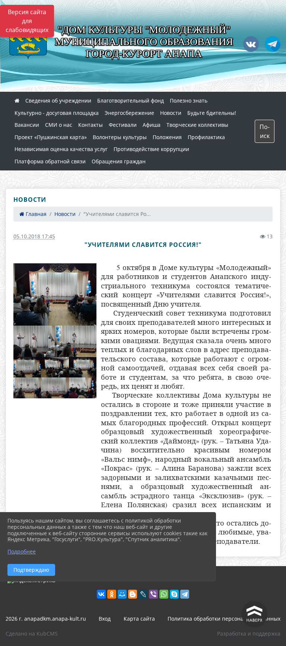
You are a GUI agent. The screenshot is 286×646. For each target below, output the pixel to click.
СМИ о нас (58, 124)
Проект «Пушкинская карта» (51, 137)
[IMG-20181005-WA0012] (27, 387)
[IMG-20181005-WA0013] (82, 387)
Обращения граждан (119, 161)
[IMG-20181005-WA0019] (27, 367)
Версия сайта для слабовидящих (27, 21)
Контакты (90, 124)
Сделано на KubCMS (32, 633)
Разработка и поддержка (248, 633)
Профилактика (206, 137)
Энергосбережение (129, 112)
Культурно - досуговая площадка (57, 112)
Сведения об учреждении (58, 100)
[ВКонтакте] (101, 594)
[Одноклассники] (111, 594)
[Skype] (174, 594)
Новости (170, 112)
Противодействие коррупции (151, 149)
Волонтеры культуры (120, 137)
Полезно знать (188, 100)
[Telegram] (184, 594)
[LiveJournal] (143, 594)
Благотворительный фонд (130, 100)
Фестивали (123, 124)
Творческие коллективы (197, 124)
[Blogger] (132, 594)
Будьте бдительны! (211, 112)
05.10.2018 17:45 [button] (34, 236)
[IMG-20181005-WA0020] (55, 387)
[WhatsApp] (163, 594)
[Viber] (153, 594)
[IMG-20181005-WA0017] (54, 294)
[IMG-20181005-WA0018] (82, 367)
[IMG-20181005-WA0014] (34, 341)
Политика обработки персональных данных (224, 618)
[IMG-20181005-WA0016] (76, 341)
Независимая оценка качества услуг (61, 149)
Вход (105, 618)
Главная (35, 213)
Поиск (265, 131)
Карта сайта (139, 618)
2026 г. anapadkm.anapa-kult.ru (46, 618)
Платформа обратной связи (50, 161)
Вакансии (27, 124)
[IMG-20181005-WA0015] (55, 367)
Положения (167, 137)
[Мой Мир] (122, 594)
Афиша (152, 124)
